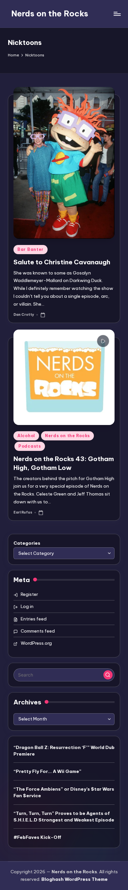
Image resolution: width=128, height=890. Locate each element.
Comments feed (38, 631)
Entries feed (34, 619)
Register (29, 594)
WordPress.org (36, 643)
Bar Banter (30, 249)
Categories (26, 543)
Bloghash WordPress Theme (74, 879)
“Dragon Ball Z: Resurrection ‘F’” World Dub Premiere (64, 750)
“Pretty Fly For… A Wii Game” (47, 771)
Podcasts (29, 446)
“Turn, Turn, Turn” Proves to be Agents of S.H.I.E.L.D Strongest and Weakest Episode (63, 816)
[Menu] (117, 13)
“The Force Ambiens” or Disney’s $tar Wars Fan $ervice (63, 792)
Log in (27, 606)
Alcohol (26, 435)
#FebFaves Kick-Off (37, 837)
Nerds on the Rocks (49, 13)
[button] (108, 674)
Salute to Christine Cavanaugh (61, 262)
